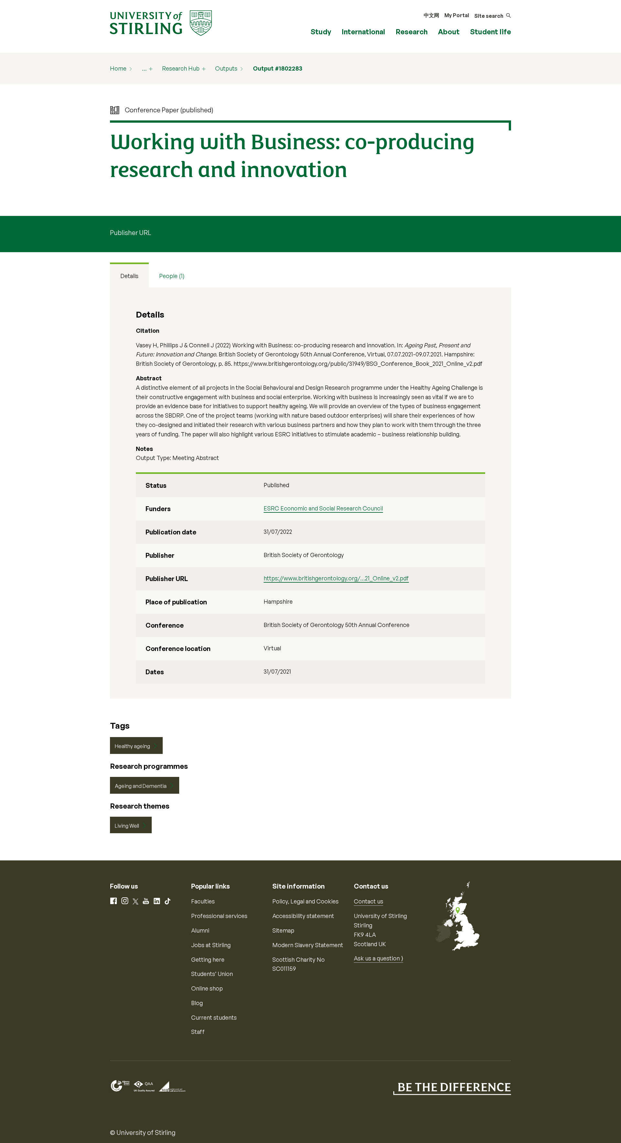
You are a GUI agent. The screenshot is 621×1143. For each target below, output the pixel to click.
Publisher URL (130, 233)
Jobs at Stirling (211, 944)
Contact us (368, 901)
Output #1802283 (277, 68)
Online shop (207, 988)
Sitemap (283, 930)
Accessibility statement (303, 915)
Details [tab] (129, 275)
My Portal (456, 15)
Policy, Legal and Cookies (305, 901)
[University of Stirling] (161, 22)
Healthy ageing (132, 746)
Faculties (203, 901)
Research (412, 31)
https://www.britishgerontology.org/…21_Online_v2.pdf (336, 578)
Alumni (200, 930)
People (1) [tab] (172, 275)
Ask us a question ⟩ (378, 958)
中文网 (431, 15)
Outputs (226, 68)
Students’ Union (212, 973)
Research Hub (181, 68)
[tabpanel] (310, 493)
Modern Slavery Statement (307, 944)
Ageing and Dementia (141, 786)
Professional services (219, 915)
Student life (490, 31)
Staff (198, 1031)
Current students (214, 1017)
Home (118, 68)
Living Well (127, 826)
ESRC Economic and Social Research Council (323, 508)
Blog (197, 1002)
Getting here (207, 959)
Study (320, 31)
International (363, 31)
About (449, 31)
